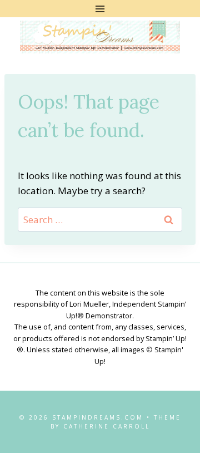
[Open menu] (100, 8)
